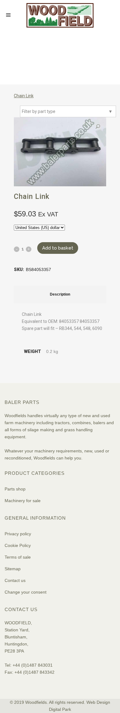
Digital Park (60, 709)
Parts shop (15, 488)
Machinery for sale (23, 500)
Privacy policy (18, 533)
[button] (98, 126)
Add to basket (57, 248)
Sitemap (13, 568)
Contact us (15, 580)
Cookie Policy (18, 545)
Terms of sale (18, 557)
